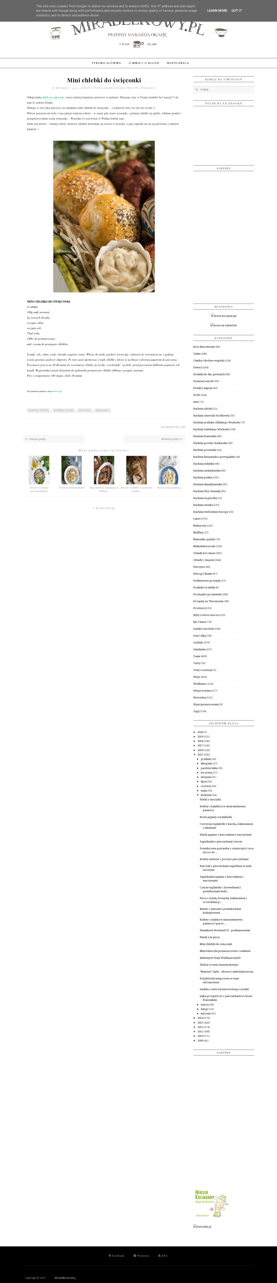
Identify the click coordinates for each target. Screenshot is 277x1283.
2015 (201, 754)
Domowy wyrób (91, 87)
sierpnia (206, 777)
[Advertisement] (223, 236)
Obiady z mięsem (203, 560)
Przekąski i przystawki (207, 594)
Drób (196, 394)
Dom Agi (57, 391)
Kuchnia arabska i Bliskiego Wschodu (216, 422)
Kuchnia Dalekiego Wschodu (211, 429)
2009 (201, 1040)
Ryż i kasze (199, 621)
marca (205, 1004)
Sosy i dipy (199, 635)
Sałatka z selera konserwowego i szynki (224, 989)
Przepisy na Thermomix (208, 601)
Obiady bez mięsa (204, 553)
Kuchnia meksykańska (206, 470)
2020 (201, 732)
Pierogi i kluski (202, 573)
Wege (196, 676)
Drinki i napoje (202, 388)
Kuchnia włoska (203, 504)
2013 (201, 1022)
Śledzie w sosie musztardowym (219, 964)
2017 (201, 745)
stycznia (206, 1013)
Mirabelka (63, 87)
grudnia (206, 759)
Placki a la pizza (210, 937)
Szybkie (198, 642)
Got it (236, 11)
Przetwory (200, 608)
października (209, 768)
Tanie (196, 656)
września (207, 772)
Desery (197, 367)
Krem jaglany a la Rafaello (216, 817)
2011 (201, 1031)
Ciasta (196, 353)
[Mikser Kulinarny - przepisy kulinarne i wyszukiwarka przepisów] (211, 1217)
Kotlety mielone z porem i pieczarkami (224, 859)
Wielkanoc (148, 87)
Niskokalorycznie (204, 546)
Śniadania (199, 649)
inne (196, 401)
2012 (201, 1027)
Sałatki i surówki (203, 628)
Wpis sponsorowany (206, 704)
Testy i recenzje (203, 670)
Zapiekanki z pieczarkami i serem (221, 841)
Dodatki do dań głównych (209, 374)
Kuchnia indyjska (203, 463)
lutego (205, 1009)
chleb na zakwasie (53, 97)
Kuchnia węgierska (205, 498)
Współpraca (178, 63)
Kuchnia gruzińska (204, 449)
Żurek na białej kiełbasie (72, 487)
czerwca (206, 786)
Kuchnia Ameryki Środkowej (211, 415)
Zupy (196, 711)
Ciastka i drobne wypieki (208, 360)
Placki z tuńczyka (210, 799)
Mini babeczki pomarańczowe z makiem (225, 950)
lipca (204, 781)
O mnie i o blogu (144, 63)
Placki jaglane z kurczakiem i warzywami (225, 834)
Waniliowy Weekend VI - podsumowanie (225, 930)
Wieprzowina (202, 690)
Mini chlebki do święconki (216, 944)
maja (204, 790)
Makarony (199, 525)
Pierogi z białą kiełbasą (169, 487)
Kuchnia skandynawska (207, 484)
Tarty (196, 663)
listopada (207, 763)
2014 (201, 1017)
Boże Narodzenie (204, 346)
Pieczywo (133, 87)
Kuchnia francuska (204, 436)
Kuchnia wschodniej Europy (210, 511)
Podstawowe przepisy (207, 580)
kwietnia (206, 795)
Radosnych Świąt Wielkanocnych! (220, 957)
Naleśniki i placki (204, 539)
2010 (201, 1035)
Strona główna (106, 63)
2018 (201, 741)
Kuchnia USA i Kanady (206, 491)
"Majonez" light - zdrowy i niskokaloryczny (226, 971)
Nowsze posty (170, 439)
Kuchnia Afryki (202, 408)
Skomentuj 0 (171, 427)
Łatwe (197, 518)
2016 (201, 750)
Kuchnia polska (114, 87)
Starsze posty (37, 439)
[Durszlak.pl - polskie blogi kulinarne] (202, 1226)
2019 (201, 736)
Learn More (217, 11)
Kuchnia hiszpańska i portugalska (214, 456)
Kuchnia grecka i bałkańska (210, 443)
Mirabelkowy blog (60, 1278)
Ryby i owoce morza (206, 615)
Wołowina (199, 697)
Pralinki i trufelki (204, 587)
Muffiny (198, 532)
